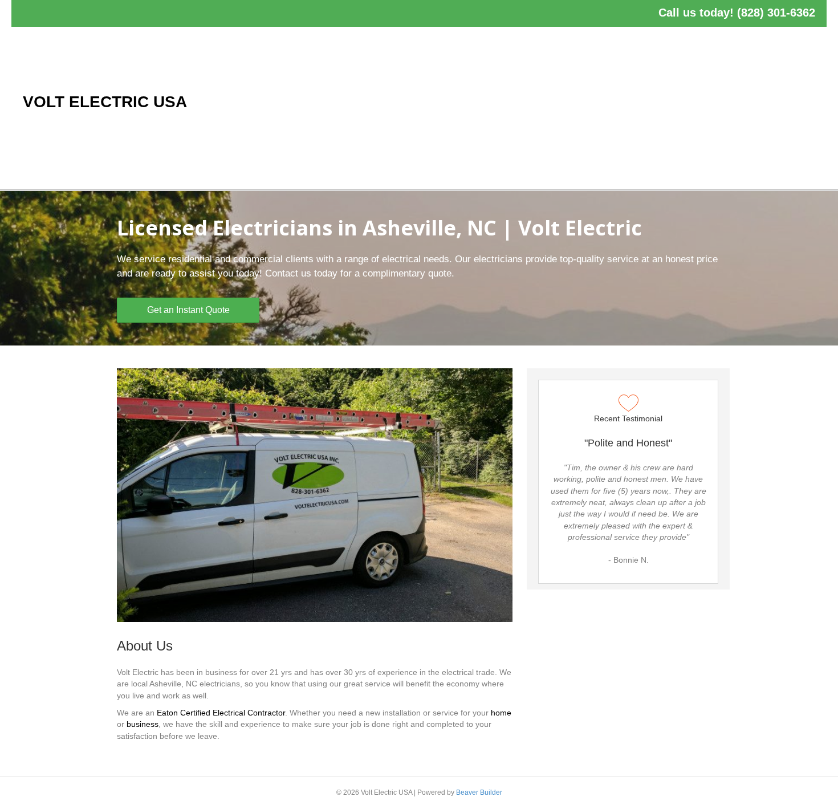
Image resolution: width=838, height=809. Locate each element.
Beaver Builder (479, 792)
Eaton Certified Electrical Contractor (221, 712)
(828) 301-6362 (776, 12)
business (142, 724)
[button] (188, 310)
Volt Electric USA (105, 102)
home (501, 712)
